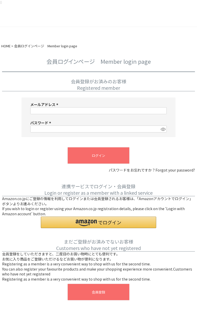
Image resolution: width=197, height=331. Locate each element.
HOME (6, 46)
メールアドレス (45, 104)
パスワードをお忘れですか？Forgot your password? (152, 170)
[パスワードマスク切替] (162, 129)
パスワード (41, 122)
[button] (98, 222)
